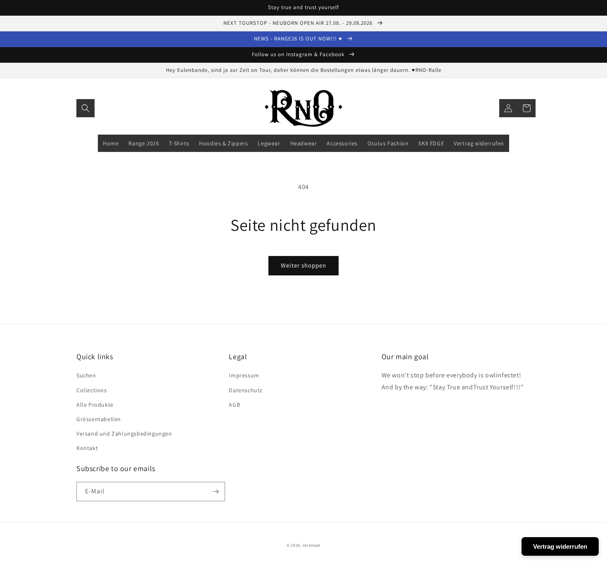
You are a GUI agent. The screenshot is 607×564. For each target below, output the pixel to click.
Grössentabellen (98, 419)
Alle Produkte (95, 404)
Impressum (244, 375)
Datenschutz (246, 390)
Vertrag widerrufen (560, 546)
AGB (234, 404)
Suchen (86, 375)
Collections (91, 390)
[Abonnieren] (215, 491)
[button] (85, 108)
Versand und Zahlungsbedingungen (124, 433)
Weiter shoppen (303, 265)
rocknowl (312, 545)
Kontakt (87, 448)
